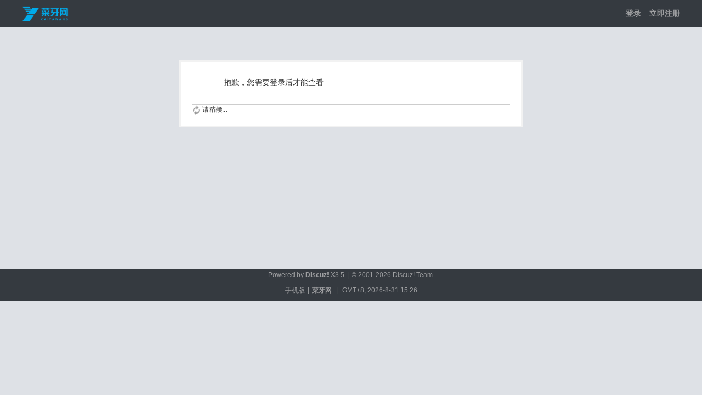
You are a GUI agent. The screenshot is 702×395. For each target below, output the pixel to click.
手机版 (295, 290)
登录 (633, 13)
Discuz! (317, 275)
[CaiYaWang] (46, 13)
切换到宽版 (590, 13)
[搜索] (573, 13)
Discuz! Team (413, 275)
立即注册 (664, 13)
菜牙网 (322, 290)
